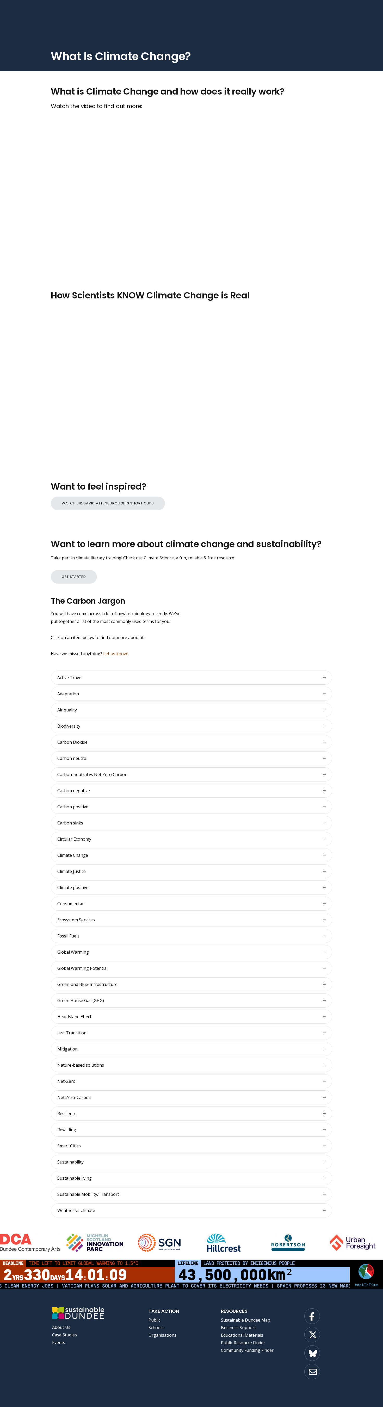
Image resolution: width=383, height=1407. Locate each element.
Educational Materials (242, 1335)
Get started (74, 576)
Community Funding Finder (247, 1350)
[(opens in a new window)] (30, 1243)
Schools (156, 1327)
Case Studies (64, 1335)
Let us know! (115, 653)
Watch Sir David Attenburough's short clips (108, 503)
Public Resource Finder (243, 1343)
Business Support (238, 1327)
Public (154, 1320)
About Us (61, 1327)
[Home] (77, 1313)
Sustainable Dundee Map (245, 1320)
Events (58, 1342)
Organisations (162, 1335)
